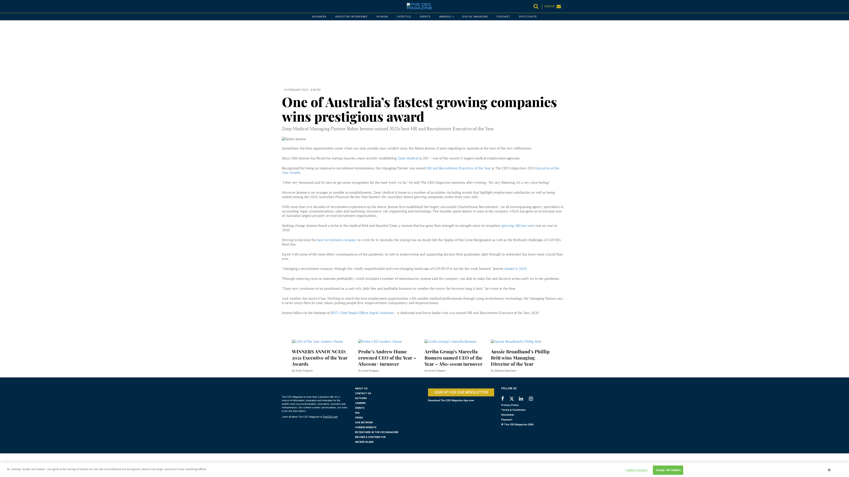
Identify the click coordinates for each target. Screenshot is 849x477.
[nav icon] (284, 6)
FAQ (357, 412)
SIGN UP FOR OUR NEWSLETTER (461, 392)
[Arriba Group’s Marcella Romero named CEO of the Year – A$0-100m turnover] (450, 341)
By (302, 370)
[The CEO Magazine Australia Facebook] (505, 399)
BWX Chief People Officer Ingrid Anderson (362, 313)
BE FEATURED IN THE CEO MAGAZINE (376, 432)
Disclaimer (507, 414)
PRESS (359, 417)
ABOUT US (361, 388)
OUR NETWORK (364, 422)
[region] (414, 56)
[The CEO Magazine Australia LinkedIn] (524, 399)
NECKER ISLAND (364, 442)
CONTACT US (363, 393)
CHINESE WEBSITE (365, 427)
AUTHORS (361, 398)
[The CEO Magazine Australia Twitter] (514, 399)
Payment (506, 419)
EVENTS (359, 408)
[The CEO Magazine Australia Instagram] (534, 399)
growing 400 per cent (518, 225)
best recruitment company (337, 240)
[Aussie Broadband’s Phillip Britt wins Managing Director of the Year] (516, 341)
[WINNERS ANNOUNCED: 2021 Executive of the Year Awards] (317, 341)
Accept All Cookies (668, 470)
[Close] (829, 470)
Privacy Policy (510, 405)
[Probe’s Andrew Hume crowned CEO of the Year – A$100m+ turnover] (380, 341)
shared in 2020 (515, 269)
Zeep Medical (408, 158)
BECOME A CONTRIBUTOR (370, 437)
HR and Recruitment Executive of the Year (459, 168)
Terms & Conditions (513, 410)
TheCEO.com (330, 416)
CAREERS (360, 403)
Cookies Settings (636, 470)
